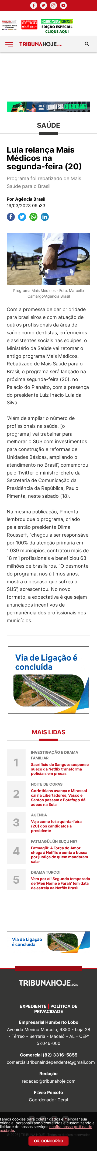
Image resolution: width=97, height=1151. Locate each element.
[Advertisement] (48, 76)
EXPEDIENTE (33, 1006)
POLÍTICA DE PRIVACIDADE (56, 1009)
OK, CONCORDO (48, 1141)
